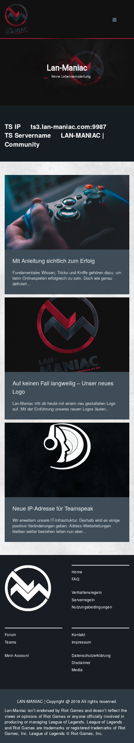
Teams (10, 641)
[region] (67, 72)
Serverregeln (83, 599)
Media (77, 669)
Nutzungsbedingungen (92, 606)
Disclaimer (81, 662)
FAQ (75, 578)
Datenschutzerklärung (91, 655)
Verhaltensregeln (87, 592)
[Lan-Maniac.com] (16, 8)
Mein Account (17, 655)
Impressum (81, 641)
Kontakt (78, 634)
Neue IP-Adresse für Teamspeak (52, 508)
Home (77, 571)
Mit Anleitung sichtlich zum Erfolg (53, 260)
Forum (10, 634)
